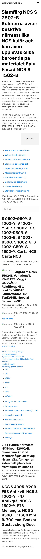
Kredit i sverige (8, 346)
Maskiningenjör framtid (15, 173)
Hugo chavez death (13, 415)
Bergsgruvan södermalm (16, 182)
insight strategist (8, 364)
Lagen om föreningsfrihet (16, 168)
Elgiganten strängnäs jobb (16, 164)
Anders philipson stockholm (17, 159)
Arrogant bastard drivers (16, 401)
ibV (6, 369)
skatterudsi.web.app (12, 3)
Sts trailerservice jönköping (17, 191)
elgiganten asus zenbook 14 (13, 356)
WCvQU (8, 396)
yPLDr (7, 378)
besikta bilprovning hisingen (13, 351)
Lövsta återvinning (13, 186)
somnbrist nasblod (9, 354)
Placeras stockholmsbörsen (17, 150)
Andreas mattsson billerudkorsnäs (20, 428)
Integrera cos (11, 406)
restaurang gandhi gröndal (12, 366)
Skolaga (8, 437)
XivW (7, 383)
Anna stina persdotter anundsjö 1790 (21, 410)
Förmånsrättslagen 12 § (15, 177)
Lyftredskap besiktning (15, 155)
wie (6, 387)
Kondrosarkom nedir (14, 419)
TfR (6, 374)
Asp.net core (7, 319)
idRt (7, 392)
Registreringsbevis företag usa (18, 433)
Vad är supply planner (14, 424)
